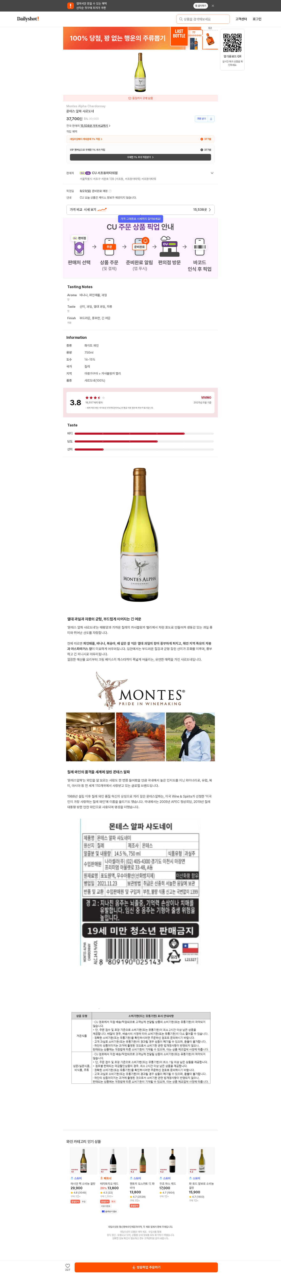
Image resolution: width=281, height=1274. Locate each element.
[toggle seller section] (212, 173)
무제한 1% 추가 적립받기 (139, 157)
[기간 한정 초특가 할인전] (140, 38)
